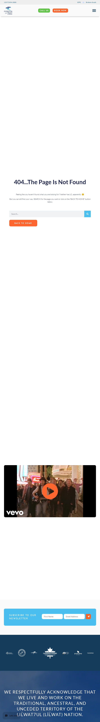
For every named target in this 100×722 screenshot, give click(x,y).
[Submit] (88, 616)
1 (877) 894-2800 (10, 2)
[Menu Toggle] (94, 10)
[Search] (87, 214)
